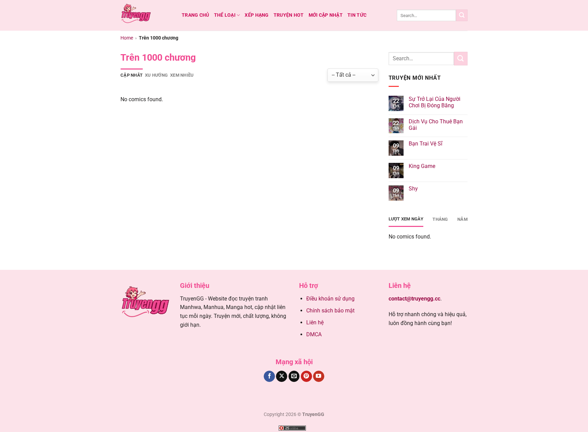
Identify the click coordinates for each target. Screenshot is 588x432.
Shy (413, 188)
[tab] (131, 75)
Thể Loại (224, 15)
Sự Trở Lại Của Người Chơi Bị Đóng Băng (434, 102)
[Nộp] (462, 15)
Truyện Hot (289, 15)
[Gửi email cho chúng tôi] (294, 376)
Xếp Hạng (256, 15)
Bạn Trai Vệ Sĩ (425, 143)
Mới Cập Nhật (326, 15)
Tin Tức (356, 15)
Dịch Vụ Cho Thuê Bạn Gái (436, 124)
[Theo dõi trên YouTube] (318, 376)
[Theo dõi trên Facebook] (269, 376)
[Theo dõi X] (281, 376)
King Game (422, 166)
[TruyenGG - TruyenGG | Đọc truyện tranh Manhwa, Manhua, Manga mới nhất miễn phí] (146, 15)
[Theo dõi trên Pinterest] (306, 376)
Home (126, 38)
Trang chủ (195, 15)
